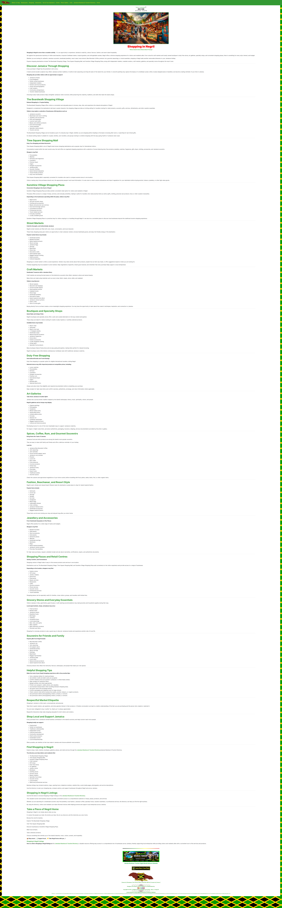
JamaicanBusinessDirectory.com (69, 893)
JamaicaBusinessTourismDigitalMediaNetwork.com (201, 893)
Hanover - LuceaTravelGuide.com (57, 893)
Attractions (38, 2)
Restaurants (24, 2)
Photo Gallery (64, 2)
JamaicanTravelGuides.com (80, 893)
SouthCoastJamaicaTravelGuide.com (186, 893)
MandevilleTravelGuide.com (100, 893)
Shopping (31, 2)
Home (98, 2)
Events (58, 2)
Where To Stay (16, 2)
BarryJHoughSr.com (226, 893)
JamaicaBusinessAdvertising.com (216, 893)
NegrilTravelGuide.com (130, 893)
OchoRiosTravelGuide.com (139, 893)
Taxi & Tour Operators (49, 2)
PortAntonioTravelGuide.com (149, 893)
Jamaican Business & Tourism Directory (84, 2)
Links (71, 2)
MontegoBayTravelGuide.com (110, 893)
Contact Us (153, 882)
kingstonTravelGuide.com (90, 893)
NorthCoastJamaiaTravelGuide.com (173, 893)
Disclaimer (129, 882)
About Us (124, 882)
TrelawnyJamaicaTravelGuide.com (160, 893)
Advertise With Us (146, 882)
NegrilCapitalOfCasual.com (120, 893)
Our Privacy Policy (137, 882)
